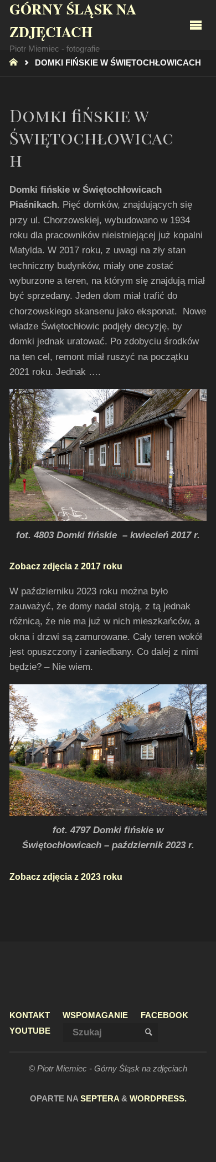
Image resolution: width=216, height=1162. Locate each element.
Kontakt (29, 1015)
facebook (164, 1015)
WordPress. (158, 1098)
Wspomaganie (95, 1015)
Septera (98, 1098)
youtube (29, 1030)
